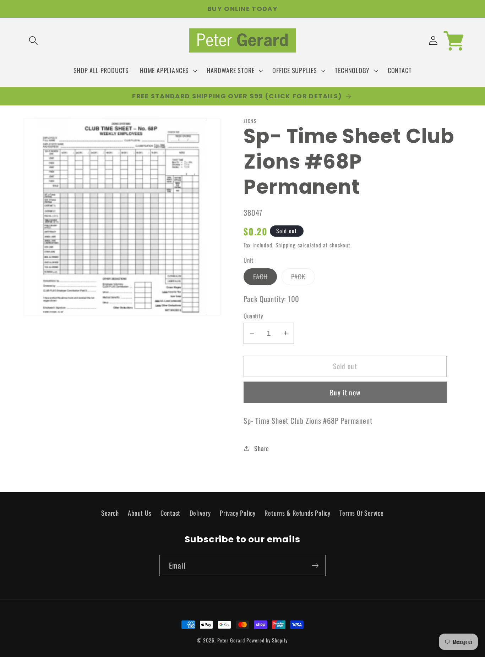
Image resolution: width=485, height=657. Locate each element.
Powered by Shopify (267, 640)
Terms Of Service (361, 512)
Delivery (200, 512)
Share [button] (261, 448)
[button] (33, 41)
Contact (170, 512)
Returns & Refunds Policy (298, 512)
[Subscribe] (315, 565)
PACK (303, 278)
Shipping (286, 244)
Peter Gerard (231, 640)
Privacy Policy (238, 512)
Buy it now (345, 392)
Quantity (253, 315)
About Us (139, 512)
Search (110, 512)
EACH (265, 278)
